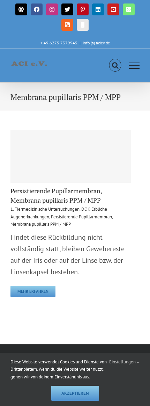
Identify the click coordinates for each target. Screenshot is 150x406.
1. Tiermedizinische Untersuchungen (45, 209)
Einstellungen (123, 362)
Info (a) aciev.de (96, 42)
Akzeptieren (75, 393)
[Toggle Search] (115, 65)
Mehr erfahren (32, 291)
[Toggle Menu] (134, 66)
